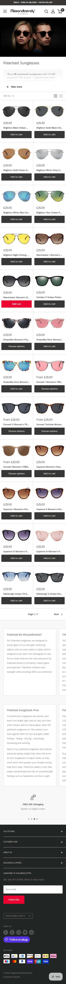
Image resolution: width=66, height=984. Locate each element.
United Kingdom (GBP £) (15, 915)
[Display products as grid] (55, 95)
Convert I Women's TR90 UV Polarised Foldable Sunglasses (49, 382)
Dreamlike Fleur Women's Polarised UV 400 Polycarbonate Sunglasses (49, 339)
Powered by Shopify (11, 976)
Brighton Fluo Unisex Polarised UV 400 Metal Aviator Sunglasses (49, 212)
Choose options (16, 346)
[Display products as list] (61, 95)
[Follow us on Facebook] (5, 932)
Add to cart (16, 134)
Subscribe (13, 899)
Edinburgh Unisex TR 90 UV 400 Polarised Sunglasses (16, 594)
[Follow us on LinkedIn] (31, 932)
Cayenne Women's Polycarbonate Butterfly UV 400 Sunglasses (49, 467)
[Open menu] (5, 11)
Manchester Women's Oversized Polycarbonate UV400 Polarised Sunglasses (16, 297)
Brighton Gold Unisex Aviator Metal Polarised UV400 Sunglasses (16, 170)
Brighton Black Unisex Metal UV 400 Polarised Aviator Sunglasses (16, 128)
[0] (60, 11)
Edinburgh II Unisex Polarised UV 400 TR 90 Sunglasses (49, 594)
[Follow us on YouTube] (25, 932)
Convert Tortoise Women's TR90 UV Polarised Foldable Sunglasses (49, 424)
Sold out (16, 304)
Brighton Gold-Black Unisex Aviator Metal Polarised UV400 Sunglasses (49, 128)
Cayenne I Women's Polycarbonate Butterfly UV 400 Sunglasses (16, 509)
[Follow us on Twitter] (12, 932)
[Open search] (46, 11)
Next (56, 614)
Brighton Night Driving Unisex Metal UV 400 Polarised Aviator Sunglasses (16, 255)
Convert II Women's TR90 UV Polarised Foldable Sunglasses (16, 424)
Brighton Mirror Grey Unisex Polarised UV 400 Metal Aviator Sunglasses (49, 170)
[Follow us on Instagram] (18, 932)
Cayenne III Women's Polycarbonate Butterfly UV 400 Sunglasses (49, 551)
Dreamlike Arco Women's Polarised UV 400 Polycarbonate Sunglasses (16, 382)
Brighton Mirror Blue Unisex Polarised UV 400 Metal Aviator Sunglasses (16, 212)
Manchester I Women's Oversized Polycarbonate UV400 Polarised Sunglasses (49, 255)
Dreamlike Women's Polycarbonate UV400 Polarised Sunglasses (16, 339)
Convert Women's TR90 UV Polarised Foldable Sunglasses (16, 467)
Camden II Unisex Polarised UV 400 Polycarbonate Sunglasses (49, 297)
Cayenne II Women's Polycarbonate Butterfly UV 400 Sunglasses (49, 509)
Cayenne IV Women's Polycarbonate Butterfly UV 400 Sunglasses (16, 551)
